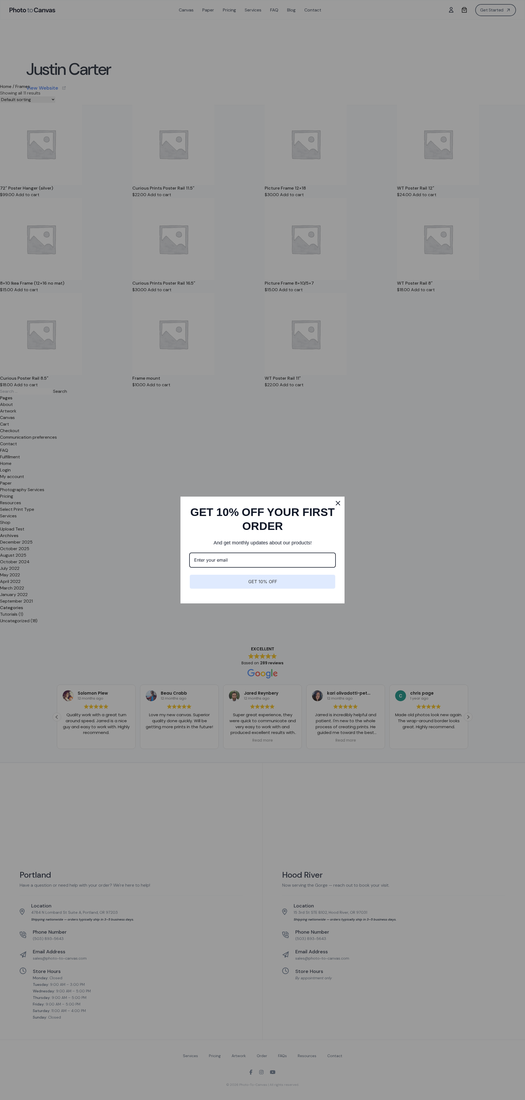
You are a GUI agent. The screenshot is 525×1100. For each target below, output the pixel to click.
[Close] (338, 503)
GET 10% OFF (262, 581)
